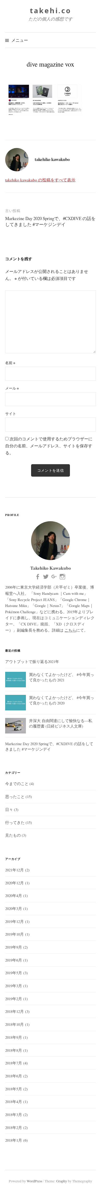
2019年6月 (13, 960)
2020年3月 (13, 908)
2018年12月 (14, 1011)
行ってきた (15, 822)
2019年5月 (13, 972)
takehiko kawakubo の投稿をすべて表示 (40, 179)
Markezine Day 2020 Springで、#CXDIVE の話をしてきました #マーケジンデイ (50, 221)
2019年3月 (13, 985)
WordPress (34, 1181)
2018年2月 (13, 1127)
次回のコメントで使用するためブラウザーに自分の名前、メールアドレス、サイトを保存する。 (48, 445)
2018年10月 (14, 1024)
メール (12, 388)
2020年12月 (14, 882)
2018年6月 (13, 1075)
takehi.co (50, 10)
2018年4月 (13, 1101)
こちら (70, 630)
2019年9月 (13, 947)
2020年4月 (13, 895)
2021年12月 (14, 869)
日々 (9, 809)
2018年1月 (13, 1140)
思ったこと (15, 796)
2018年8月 (13, 1050)
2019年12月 (14, 921)
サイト (10, 413)
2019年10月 (14, 934)
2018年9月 (13, 1037)
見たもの (13, 835)
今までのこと (16, 783)
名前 (10, 362)
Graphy (61, 1181)
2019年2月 (13, 998)
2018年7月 (13, 1062)
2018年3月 (13, 1114)
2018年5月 (13, 1088)
